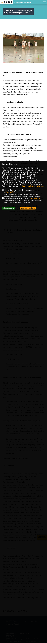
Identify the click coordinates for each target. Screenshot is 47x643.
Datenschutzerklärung (33, 186)
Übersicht (9, 192)
